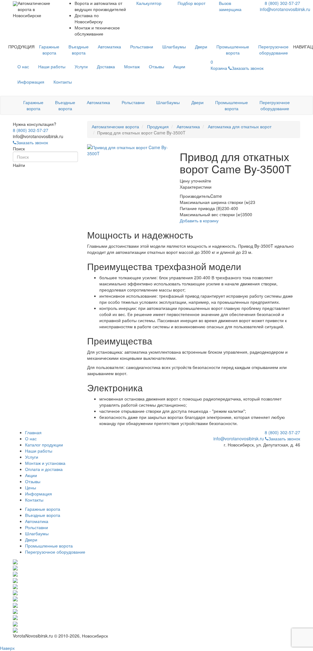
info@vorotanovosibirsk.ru (285, 9)
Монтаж (132, 66)
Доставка (106, 66)
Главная (33, 432)
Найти (19, 165)
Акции (179, 66)
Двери (201, 46)
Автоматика (109, 46)
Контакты (62, 82)
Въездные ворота (78, 49)
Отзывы (156, 66)
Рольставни (141, 46)
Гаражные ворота (49, 49)
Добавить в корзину (199, 220)
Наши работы (51, 66)
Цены (30, 487)
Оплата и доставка (44, 469)
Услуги (81, 66)
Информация (30, 82)
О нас (23, 66)
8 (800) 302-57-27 (282, 3)
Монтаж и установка (45, 463)
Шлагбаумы (174, 46)
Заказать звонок (32, 142)
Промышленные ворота (232, 49)
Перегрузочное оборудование (273, 49)
